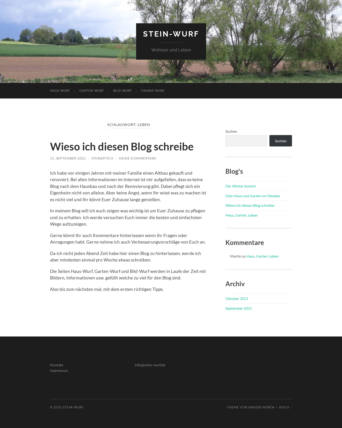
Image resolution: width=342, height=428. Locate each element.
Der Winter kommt (240, 186)
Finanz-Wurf (153, 90)
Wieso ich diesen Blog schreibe (122, 146)
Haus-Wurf (60, 90)
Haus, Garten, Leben (241, 215)
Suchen (231, 131)
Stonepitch (102, 158)
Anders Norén (261, 407)
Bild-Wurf (122, 90)
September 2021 (238, 308)
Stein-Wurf (171, 34)
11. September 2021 (68, 158)
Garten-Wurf (91, 90)
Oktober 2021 (236, 298)
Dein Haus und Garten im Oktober (252, 196)
